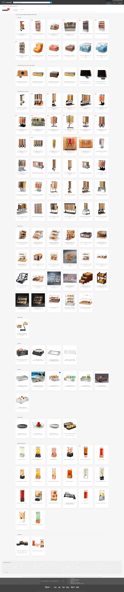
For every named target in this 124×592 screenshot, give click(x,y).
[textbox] (31, 2)
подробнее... (6, 572)
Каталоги (22, 9)
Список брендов (72, 578)
